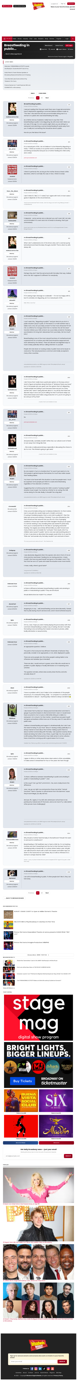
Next (47, 98)
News (14, 38)
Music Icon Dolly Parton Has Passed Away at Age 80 (21, 1204)
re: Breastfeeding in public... (34, 141)
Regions (52, 1373)
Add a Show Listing (19, 6)
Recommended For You (10, 906)
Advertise (18, 1373)
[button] (73, 38)
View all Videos (8, 988)
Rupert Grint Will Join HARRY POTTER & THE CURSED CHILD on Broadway (27, 1242)
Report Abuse (62, 49)
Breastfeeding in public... (33, 104)
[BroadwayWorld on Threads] (48, 1368)
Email (33, 93)
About (25, 1373)
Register (59, 38)
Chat (30, 38)
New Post (44, 49)
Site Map (58, 1373)
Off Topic (69, 45)
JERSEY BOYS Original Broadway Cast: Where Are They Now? (24, 1281)
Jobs (35, 38)
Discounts (56, 1142)
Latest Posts (59, 45)
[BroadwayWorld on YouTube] (52, 1368)
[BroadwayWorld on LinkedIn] (40, 1368)
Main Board (48, 45)
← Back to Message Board (13, 54)
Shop (46, 38)
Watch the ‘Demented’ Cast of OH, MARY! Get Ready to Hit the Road (37, 960)
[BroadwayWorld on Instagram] (36, 1368)
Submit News (44, 1373)
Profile (12, 120)
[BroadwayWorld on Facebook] (32, 1368)
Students (40, 38)
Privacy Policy (58, 1375)
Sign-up (63, 3)
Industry (25, 38)
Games (51, 38)
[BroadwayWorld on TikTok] (44, 1368)
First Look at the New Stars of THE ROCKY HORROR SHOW (33, 967)
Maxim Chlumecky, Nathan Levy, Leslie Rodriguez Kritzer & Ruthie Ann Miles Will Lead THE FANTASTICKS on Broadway (38, 1320)
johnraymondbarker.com (30, 158)
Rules (71, 49)
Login (67, 38)
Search (53, 49)
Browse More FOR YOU (37, 955)
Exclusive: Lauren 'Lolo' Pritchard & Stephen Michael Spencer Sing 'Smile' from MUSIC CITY (44, 974)
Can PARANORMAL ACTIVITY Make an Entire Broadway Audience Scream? (39, 980)
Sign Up (62, 1361)
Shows (20, 38)
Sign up (68, 1156)
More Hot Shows (20, 1142)
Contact (30, 1373)
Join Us (36, 1373)
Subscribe (42, 93)
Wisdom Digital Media (33, 1375)
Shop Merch (8, 6)
